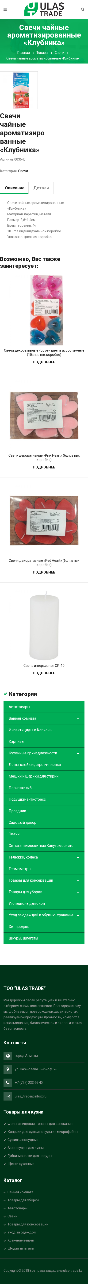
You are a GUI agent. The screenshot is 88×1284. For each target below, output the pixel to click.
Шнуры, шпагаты (23, 938)
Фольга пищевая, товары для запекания (40, 1124)
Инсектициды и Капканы (31, 730)
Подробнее (44, 362)
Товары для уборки (44, 892)
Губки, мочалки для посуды (30, 1156)
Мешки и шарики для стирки (33, 776)
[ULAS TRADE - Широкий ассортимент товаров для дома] (44, 9)
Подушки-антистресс (27, 799)
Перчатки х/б (20, 788)
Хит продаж (19, 926)
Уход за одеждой (22, 1232)
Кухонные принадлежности (44, 753)
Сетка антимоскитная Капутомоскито (41, 845)
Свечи (59, 53)
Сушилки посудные (23, 1140)
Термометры (20, 869)
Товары (42, 53)
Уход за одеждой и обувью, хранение (44, 915)
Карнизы (16, 741)
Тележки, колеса (44, 857)
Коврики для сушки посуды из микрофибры (43, 1132)
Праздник (17, 811)
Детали (41, 187)
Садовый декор (22, 822)
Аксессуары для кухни (26, 1148)
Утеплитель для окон (27, 903)
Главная (23, 53)
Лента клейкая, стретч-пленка (35, 764)
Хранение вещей (21, 1240)
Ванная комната (44, 719)
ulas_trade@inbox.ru (30, 1096)
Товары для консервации (44, 881)
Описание (14, 187)
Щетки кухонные (21, 1164)
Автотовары (19, 707)
